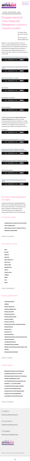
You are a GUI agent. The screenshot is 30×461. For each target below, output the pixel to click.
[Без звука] (18, 59)
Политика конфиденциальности (10, 414)
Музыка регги (7, 329)
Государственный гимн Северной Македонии (11, 13)
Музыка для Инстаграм (10, 316)
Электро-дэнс (8, 272)
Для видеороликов (9, 301)
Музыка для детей (9, 311)
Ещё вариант (5, 87)
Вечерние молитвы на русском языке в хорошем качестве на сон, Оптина (14, 372)
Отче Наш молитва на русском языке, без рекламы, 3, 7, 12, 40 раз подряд (15, 382)
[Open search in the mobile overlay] (15, 459)
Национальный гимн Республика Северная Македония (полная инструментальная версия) (14, 149)
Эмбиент (6, 274)
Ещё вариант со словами (8, 97)
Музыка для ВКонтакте (10, 309)
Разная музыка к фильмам (11, 352)
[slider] (22, 59)
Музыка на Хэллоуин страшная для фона (14, 324)
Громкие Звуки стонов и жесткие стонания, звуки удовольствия (15, 224)
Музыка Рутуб (8, 331)
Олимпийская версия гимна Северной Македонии (14, 160)
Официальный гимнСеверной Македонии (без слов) (14, 180)
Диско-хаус (7, 262)
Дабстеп (6, 254)
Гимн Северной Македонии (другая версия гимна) (15, 57)
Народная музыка (9, 334)
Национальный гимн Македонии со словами (13, 139)
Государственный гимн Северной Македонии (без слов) (15, 67)
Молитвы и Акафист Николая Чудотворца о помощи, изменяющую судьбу (15, 377)
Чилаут (6, 269)
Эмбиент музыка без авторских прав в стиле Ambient (15, 348)
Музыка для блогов (9, 306)
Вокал (6, 282)
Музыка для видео (12, 12)
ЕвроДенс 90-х (8, 267)
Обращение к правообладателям (10, 434)
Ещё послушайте (6, 107)
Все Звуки (5, 12)
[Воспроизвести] (3, 59)
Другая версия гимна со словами (10, 78)
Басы (5, 249)
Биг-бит (6, 252)
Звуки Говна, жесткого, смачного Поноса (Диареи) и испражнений (15, 229)
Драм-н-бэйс (7, 264)
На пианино (5, 129)
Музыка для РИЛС (8, 319)
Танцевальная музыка (10, 341)
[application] (13, 59)
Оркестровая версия (7, 170)
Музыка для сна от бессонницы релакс (14, 391)
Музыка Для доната (9, 314)
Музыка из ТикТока (9, 321)
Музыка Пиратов (8, 326)
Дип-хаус (6, 257)
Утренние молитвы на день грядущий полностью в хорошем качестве (14, 387)
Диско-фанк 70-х (8, 259)
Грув (5, 279)
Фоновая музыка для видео (11, 344)
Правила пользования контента (10, 424)
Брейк (6, 277)
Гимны (18, 12)
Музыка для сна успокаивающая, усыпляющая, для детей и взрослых (13, 395)
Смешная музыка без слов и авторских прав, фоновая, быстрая (15, 338)
